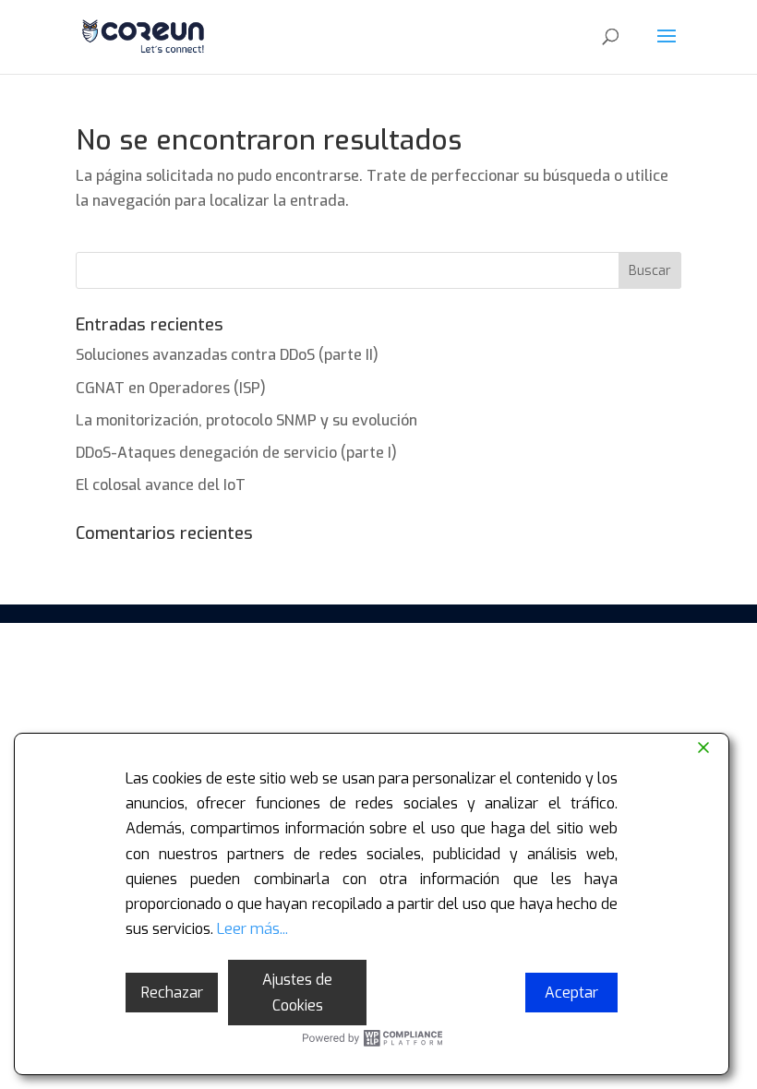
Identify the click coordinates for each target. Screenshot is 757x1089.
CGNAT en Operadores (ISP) (171, 388)
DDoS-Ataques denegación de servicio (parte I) (236, 452)
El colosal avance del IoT (161, 485)
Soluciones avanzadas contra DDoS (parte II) (227, 355)
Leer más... (252, 929)
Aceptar (571, 992)
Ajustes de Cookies (297, 992)
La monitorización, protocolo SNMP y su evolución (246, 420)
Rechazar (172, 992)
